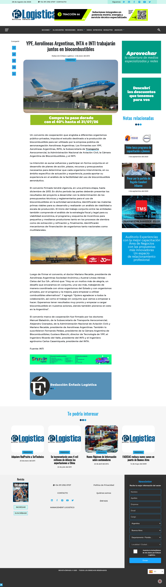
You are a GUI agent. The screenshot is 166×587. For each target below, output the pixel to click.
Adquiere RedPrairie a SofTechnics (27, 457)
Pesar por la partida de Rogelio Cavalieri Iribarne (138, 182)
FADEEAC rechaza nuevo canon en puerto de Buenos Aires (138, 458)
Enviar (145, 560)
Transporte (92, 149)
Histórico (27, 452)
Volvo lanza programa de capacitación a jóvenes (138, 149)
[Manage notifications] (160, 581)
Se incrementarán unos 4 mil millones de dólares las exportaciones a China (64, 460)
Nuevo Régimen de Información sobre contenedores (101, 458)
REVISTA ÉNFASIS (65, 570)
